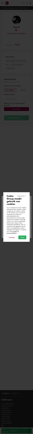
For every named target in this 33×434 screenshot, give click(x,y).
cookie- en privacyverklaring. (13, 232)
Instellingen (12, 237)
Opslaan (22, 237)
